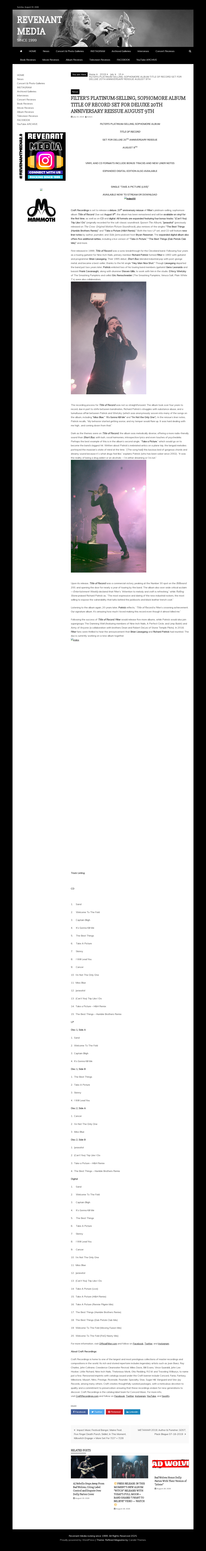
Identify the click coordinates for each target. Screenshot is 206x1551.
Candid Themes (137, 1539)
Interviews (143, 51)
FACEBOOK (123, 59)
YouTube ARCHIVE (146, 59)
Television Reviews (99, 59)
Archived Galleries (121, 51)
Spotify (166, 1396)
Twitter (148, 1343)
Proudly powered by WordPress (77, 1539)
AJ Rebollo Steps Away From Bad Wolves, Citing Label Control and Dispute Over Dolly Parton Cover (88, 1489)
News (46, 51)
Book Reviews (28, 59)
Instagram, (140, 1396)
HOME (32, 51)
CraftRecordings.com (87, 1396)
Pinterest (115, 1411)
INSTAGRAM (97, 51)
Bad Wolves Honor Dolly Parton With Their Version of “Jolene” (171, 1481)
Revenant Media (39, 25)
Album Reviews (74, 59)
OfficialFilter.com (108, 1343)
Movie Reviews (50, 59)
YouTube (151, 1396)
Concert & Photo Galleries (70, 51)
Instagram (163, 1343)
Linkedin (133, 1411)
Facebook (138, 1343)
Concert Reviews (165, 51)
